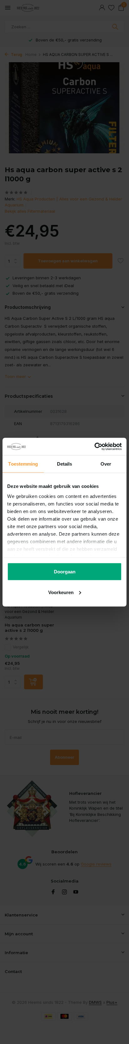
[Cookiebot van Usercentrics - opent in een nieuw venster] (94, 446)
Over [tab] (106, 464)
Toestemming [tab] (23, 464)
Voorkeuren (61, 592)
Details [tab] (64, 464)
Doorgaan (64, 571)
